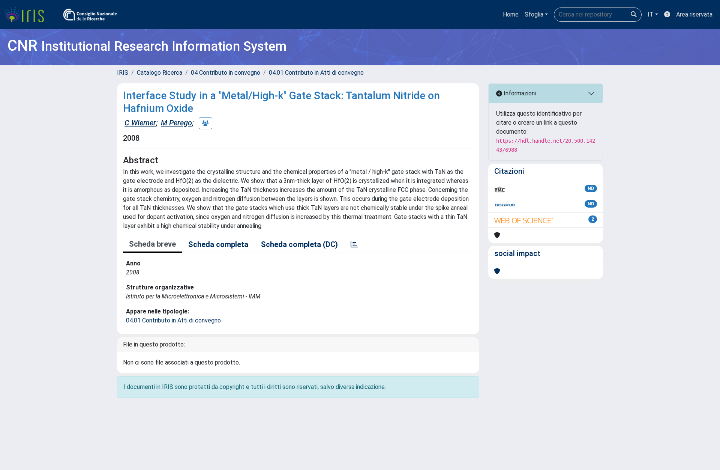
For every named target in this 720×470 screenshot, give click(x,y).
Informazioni (519, 93)
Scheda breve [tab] (152, 244)
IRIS (122, 72)
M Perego (176, 122)
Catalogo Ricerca (159, 72)
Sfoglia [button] (534, 14)
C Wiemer (140, 122)
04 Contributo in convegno (225, 72)
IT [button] (651, 14)
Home (511, 14)
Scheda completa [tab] (218, 244)
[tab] (354, 244)
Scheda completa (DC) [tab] (299, 244)
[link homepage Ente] (90, 15)
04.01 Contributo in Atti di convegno (316, 72)
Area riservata (694, 14)
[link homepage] (27, 15)
